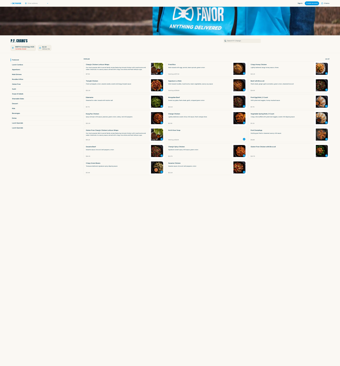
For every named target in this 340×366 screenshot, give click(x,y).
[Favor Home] (16, 3)
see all (327, 59)
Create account (312, 3)
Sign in (300, 3)
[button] (124, 68)
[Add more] (326, 106)
